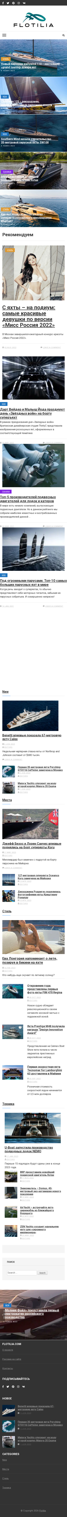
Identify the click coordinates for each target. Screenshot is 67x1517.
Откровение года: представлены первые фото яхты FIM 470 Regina (44, 989)
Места (7, 800)
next (64, 1315)
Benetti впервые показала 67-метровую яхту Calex (31, 737)
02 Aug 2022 (10, 348)
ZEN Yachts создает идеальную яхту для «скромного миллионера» (39, 1229)
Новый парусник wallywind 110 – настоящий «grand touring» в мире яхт (30, 65)
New (5, 96)
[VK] (24, 3)
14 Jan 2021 (8, 606)
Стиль (6, 59)
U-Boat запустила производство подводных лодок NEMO (29, 1149)
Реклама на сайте (11, 1359)
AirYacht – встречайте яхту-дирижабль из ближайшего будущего (37, 1210)
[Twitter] (8, 3)
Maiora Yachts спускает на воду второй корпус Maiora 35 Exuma (37, 785)
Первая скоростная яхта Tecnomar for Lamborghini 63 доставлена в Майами (44, 1070)
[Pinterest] (13, 3)
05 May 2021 (8, 443)
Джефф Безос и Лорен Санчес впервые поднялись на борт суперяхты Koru (31, 845)
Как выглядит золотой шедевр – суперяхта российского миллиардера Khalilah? (26, 218)
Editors (8, 747)
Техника (7, 172)
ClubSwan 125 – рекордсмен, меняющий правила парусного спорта (26, 103)
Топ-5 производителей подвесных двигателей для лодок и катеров (28, 499)
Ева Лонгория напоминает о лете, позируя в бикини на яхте (29, 960)
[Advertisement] (33, 655)
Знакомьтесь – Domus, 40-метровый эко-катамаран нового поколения (40, 1191)
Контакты (7, 1368)
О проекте (7, 1350)
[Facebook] (3, 3)
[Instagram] (19, 3)
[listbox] (33, 1315)
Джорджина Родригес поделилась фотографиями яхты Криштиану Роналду (39, 894)
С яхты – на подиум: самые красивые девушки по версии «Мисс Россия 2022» (28, 316)
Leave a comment (52, 348)
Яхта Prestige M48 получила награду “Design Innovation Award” (46, 1030)
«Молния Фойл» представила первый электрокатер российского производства (31, 1313)
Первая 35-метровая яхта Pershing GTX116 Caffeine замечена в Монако (40, 769)
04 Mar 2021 (8, 526)
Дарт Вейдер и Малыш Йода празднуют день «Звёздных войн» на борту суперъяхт (32, 413)
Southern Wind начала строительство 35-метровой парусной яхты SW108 (26, 140)
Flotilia (42, 1510)
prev (2, 1315)
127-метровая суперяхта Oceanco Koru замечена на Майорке (38, 877)
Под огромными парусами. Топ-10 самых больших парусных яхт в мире (33, 583)
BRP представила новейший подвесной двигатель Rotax (19, 178)
